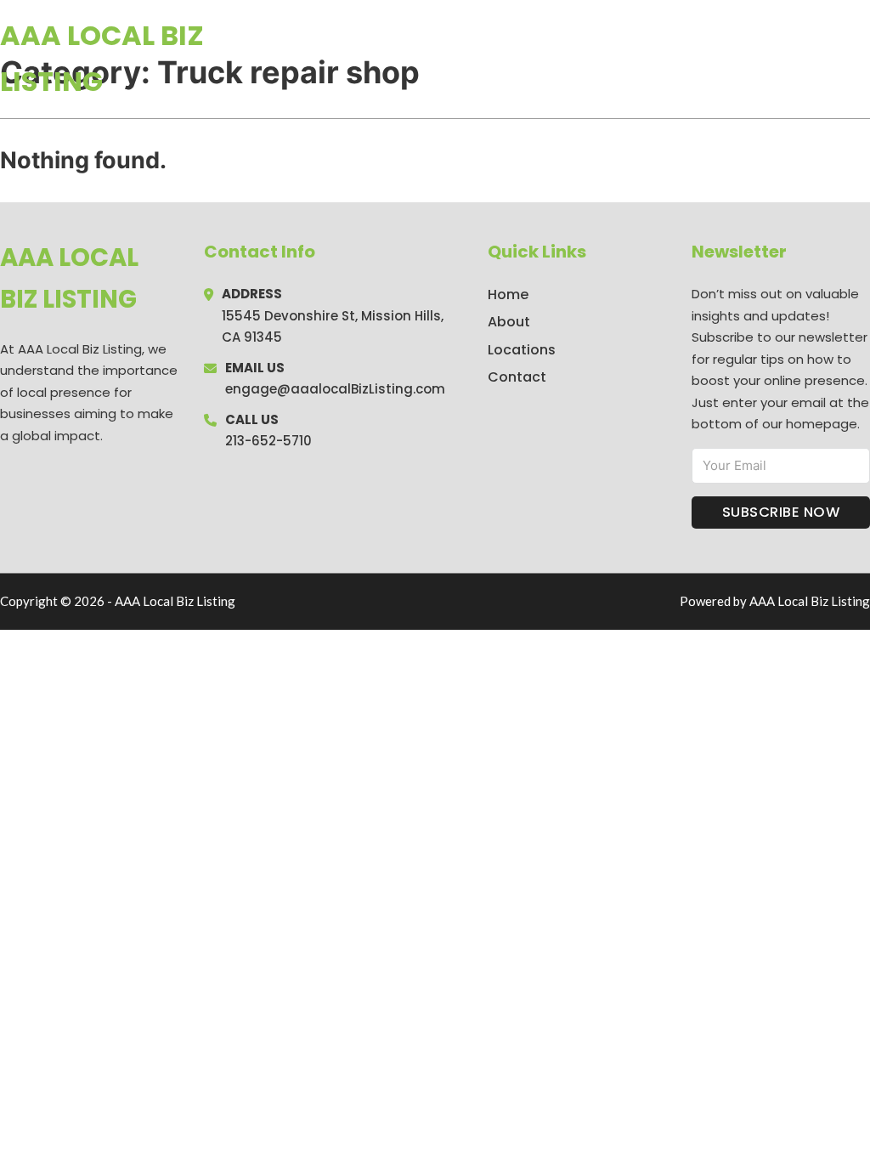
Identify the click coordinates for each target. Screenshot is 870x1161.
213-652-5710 (268, 441)
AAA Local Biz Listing (102, 58)
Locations (749, 58)
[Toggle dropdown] (864, 59)
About (509, 321)
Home (673, 58)
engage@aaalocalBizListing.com (335, 389)
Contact (517, 377)
